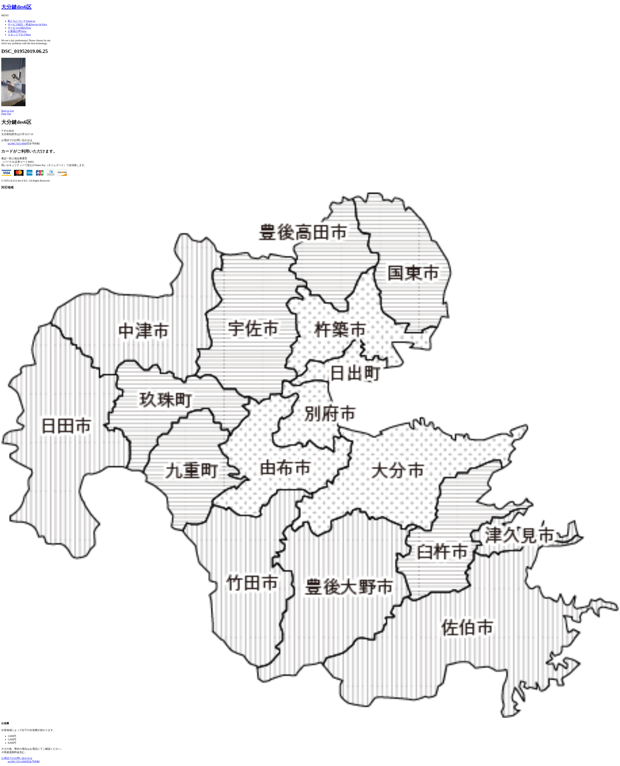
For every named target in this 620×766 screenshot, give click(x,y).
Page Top (6, 113)
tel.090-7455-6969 (17, 143)
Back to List (7, 110)
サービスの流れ (19, 27)
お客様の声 (17, 31)
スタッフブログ (19, 34)
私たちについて (21, 21)
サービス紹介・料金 (27, 24)
